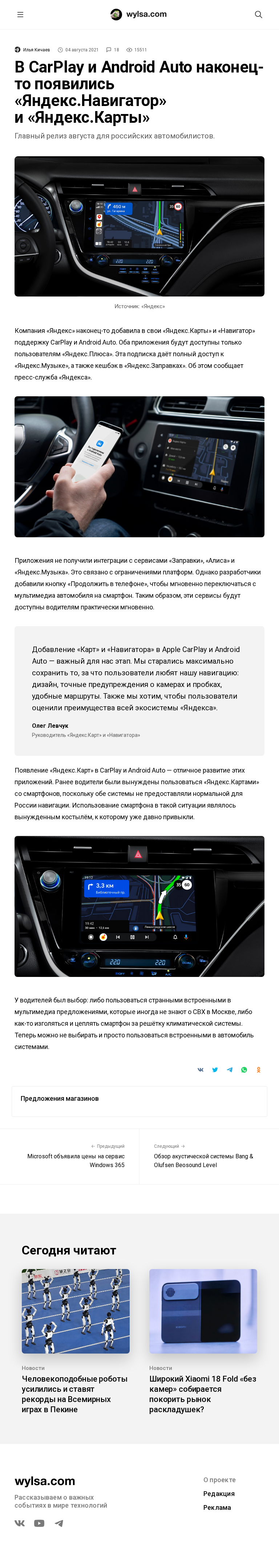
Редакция (219, 1493)
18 (116, 49)
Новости (33, 1368)
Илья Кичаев (36, 49)
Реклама (217, 1507)
